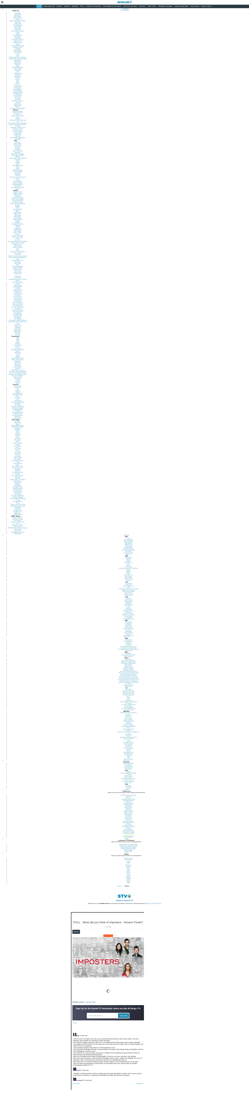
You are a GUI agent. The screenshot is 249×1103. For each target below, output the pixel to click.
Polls (82, 6)
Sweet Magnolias (17, 286)
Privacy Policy (206, 6)
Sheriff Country (128, 579)
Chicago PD (128, 624)
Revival (128, 785)
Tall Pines (17, 288)
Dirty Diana (17, 438)
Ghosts (128, 569)
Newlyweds (128, 631)
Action (128, 870)
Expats (18, 441)
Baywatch (128, 602)
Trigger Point (17, 326)
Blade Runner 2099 (17, 427)
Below (17, 211)
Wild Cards (128, 595)
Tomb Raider (17, 507)
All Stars (17, 421)
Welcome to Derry (128, 759)
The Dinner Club (17, 299)
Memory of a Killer (128, 613)
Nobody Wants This (17, 260)
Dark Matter (17, 26)
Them (17, 503)
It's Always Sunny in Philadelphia (128, 701)
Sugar (17, 82)
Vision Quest (17, 133)
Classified (17, 434)
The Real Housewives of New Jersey (128, 677)
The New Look (18, 93)
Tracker (128, 580)
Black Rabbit (17, 218)
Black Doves (17, 213)
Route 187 (18, 364)
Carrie (17, 431)
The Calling (17, 405)
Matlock (128, 572)
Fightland (128, 771)
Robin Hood (17, 529)
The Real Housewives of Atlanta (128, 671)
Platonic (17, 64)
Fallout (18, 444)
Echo (17, 117)
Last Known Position (17, 460)
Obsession (18, 471)
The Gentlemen (17, 305)
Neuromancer (17, 63)
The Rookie (128, 551)
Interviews (128, 809)
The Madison (17, 378)
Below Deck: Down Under (128, 660)
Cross (17, 437)
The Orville (18, 174)
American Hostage (17, 519)
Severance (18, 70)
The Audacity (128, 644)
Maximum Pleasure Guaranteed (18, 58)
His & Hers (18, 240)
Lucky (17, 56)
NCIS (128, 573)
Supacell (17, 283)
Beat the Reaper (17, 18)
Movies (59, 6)
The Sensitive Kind (128, 710)
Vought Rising (17, 510)
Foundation (17, 37)
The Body (17, 292)
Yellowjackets (128, 769)
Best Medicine (128, 604)
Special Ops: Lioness (18, 370)
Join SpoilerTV (125, 10)
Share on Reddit (108, 935)
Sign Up (120, 886)
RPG (128, 876)
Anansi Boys (17, 422)
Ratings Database (128, 850)
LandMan (17, 357)
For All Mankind (17, 35)
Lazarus (17, 462)
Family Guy (128, 608)
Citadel (18, 433)
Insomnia (17, 354)
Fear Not (17, 351)
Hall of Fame (128, 806)
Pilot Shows (128, 815)
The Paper (18, 411)
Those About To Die (17, 412)
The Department (128, 766)
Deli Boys (17, 148)
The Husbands (18, 91)
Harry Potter (128, 723)
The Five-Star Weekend (17, 402)
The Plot (17, 175)
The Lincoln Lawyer (17, 311)
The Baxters (17, 485)
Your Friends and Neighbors (17, 108)
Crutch (17, 346)
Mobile (128, 862)
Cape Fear (18, 22)
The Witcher (17, 318)
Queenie (17, 162)
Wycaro (17, 107)
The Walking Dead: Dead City (128, 648)
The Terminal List (17, 501)
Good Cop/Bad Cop (128, 586)
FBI (128, 564)
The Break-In (17, 400)
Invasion (17, 48)
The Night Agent (17, 314)
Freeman (17, 390)
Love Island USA (17, 395)
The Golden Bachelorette (128, 550)
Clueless (17, 343)
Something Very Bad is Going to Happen (18, 280)
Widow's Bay (17, 104)
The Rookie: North (128, 553)
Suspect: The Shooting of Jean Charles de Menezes (17, 375)
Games (126, 852)
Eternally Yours (128, 562)
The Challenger (17, 490)
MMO (128, 883)
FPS (128, 873)
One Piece (18, 262)
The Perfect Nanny (128, 748)
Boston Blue (128, 557)
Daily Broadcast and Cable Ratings (128, 844)
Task (128, 740)
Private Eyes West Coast (128, 590)
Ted (18, 399)
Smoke (18, 77)
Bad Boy (17, 205)
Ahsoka (17, 114)
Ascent (18, 342)
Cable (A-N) (126, 637)
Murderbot (17, 61)
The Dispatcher (17, 89)
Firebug (18, 34)
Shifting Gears (128, 545)
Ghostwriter (17, 38)
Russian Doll (17, 273)
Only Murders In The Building (17, 158)
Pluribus (17, 66)
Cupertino (128, 558)
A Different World (17, 193)
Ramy (17, 164)
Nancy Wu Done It (17, 468)
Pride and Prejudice (17, 266)
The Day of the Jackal (17, 406)
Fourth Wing (17, 446)
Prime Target (17, 69)
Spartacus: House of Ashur (128, 778)
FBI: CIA (128, 565)
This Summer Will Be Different (17, 320)
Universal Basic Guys (128, 619)
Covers (18, 227)
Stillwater (17, 484)
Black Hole (18, 215)
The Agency (128, 764)
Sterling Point (17, 482)
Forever (17, 234)
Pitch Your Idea (128, 818)
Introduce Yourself (128, 811)
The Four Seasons (17, 302)
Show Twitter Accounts (128, 830)
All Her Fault (17, 386)
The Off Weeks (17, 95)
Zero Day (17, 335)
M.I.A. (17, 396)
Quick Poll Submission (128, 822)
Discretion (17, 348)
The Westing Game (128, 752)
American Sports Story (128, 695)
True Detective (128, 755)
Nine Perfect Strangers (17, 154)
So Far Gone (17, 278)
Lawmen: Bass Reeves (17, 358)
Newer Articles (76, 1083)
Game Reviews (128, 859)
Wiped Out (18, 416)
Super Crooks (17, 285)
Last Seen (18, 53)
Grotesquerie (128, 700)
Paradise (17, 159)
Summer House (128, 666)
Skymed (17, 368)
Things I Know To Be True (17, 504)
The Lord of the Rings (18, 495)
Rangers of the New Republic (17, 124)
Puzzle (128, 881)
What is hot (152, 6)
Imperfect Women (18, 47)
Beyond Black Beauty (17, 425)
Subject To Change (128, 738)
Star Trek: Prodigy (17, 282)
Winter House (128, 686)
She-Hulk (17, 126)
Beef (17, 208)
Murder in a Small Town (128, 615)
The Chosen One (17, 294)
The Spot (17, 180)
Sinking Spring (18, 73)
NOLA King (17, 362)
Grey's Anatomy (128, 542)
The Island (18, 173)
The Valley (128, 683)
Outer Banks (17, 263)
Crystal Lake (17, 387)
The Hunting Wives (17, 310)
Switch (128, 868)
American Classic (18, 517)
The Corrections (17, 297)
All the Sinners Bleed (18, 199)
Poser (17, 265)
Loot (17, 54)
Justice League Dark (128, 729)
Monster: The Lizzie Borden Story (17, 256)
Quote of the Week (130, 6)
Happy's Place (128, 626)
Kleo (17, 249)
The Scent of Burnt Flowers (128, 708)
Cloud (128, 861)
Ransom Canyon (17, 269)
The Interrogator (128, 616)
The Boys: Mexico (17, 488)
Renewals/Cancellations (128, 826)
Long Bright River (17, 393)
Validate (126, 886)
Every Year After (17, 443)
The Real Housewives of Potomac (128, 681)
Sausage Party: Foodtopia (17, 479)
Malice (17, 465)
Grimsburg (128, 609)
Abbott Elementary (128, 540)
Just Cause (17, 456)
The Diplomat (17, 301)
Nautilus (128, 642)
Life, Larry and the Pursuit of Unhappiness (128, 732)
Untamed (17, 327)
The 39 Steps (17, 289)
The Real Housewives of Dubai (128, 674)
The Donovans (128, 767)
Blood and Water (17, 219)
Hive (17, 450)
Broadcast (126, 535)
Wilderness (17, 513)
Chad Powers (17, 145)
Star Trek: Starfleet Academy (17, 371)
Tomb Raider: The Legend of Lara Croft (17, 322)
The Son (128, 751)
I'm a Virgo (18, 452)
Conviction (18, 146)
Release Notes (128, 825)
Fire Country (128, 567)
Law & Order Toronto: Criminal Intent (128, 588)
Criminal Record (17, 25)
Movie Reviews (128, 814)
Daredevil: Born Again (18, 115)
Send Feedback (128, 829)
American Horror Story (128, 692)
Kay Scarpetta (18, 457)
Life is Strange (18, 463)
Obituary (17, 156)
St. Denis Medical (128, 632)
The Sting (17, 98)
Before (17, 19)
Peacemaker (128, 734)
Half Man (128, 722)
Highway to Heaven (128, 610)
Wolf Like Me (17, 418)
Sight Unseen (128, 593)
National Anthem (128, 641)
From (17, 523)
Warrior (18, 383)
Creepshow (128, 639)
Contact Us (128, 802)
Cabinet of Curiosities (18, 224)
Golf (17, 238)
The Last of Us (128, 745)
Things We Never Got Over (17, 506)
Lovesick (17, 254)
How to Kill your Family (17, 243)
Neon (17, 259)
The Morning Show (17, 92)
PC (128, 863)
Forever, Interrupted (17, 235)
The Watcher (17, 317)
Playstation (128, 865)
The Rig (17, 500)
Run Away (17, 270)
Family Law (128, 584)
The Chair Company (128, 742)
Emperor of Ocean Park (17, 522)
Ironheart (17, 118)
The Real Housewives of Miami (128, 675)
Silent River (17, 481)
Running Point (18, 272)
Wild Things (17, 105)
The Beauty (128, 703)
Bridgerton (18, 222)
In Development (128, 810)
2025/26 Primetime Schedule (128, 795)
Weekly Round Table (128, 836)
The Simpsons (128, 617)
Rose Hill (17, 478)
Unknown (17, 509)
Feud (128, 699)
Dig (18, 389)
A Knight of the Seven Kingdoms (128, 712)
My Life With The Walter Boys (17, 257)
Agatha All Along (17, 113)
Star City (17, 79)
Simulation (128, 877)
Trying (17, 102)
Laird (17, 355)
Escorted (17, 440)
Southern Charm (128, 667)
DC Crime (128, 717)
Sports (128, 880)
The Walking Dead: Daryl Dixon (128, 646)
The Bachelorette (128, 547)
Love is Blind (17, 253)
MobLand (17, 361)
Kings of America (17, 247)
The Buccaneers (17, 86)
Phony (17, 161)
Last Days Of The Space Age (17, 120)
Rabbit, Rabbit (18, 267)
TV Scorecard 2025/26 (128, 833)
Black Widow (17, 143)
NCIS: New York (128, 575)
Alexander (17, 196)
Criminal (17, 436)
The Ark (128, 788)
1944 (17, 339)
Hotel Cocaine (18, 526)
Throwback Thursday (128, 832)
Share (75, 1023)
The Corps (18, 295)
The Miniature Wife (17, 409)
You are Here (128, 782)
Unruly (128, 756)
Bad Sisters (17, 16)
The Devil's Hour (17, 491)
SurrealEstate (128, 787)
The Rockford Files (128, 635)
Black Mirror (17, 216)
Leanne (18, 250)
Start (39, 6)
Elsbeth (128, 561)
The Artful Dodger (18, 171)
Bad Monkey (17, 15)
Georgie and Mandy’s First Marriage (128, 568)
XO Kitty (17, 333)
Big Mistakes (17, 212)
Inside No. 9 (17, 453)
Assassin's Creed (18, 202)
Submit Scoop (128, 834)
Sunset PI (128, 634)
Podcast (128, 820)
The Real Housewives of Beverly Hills (128, 673)
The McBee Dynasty (128, 670)
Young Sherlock (17, 514)
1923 (17, 338)
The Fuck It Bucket (17, 304)
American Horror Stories (17, 187)
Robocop (17, 476)
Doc (128, 606)
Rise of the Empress (17, 475)
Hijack (17, 44)
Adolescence (17, 194)
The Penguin (128, 747)
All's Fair (17, 142)
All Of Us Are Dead (17, 197)
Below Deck (128, 659)
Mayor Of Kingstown (17, 359)
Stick (17, 80)
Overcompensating (17, 472)
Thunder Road (128, 650)
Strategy (128, 878)
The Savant (17, 96)
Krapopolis (128, 612)
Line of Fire (128, 630)
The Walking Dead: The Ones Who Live (128, 649)
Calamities (18, 430)
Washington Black (18, 184)
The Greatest (17, 494)
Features (126, 789)
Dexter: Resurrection (128, 763)
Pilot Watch (128, 817)
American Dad (128, 600)
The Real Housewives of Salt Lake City (128, 682)
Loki (17, 121)
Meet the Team (128, 813)
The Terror (128, 645)
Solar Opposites (17, 170)
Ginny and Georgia (17, 237)
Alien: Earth (17, 186)
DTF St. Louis (128, 718)
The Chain (128, 741)
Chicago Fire (128, 622)
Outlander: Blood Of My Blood (128, 773)
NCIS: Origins (128, 576)
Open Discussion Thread (128, 799)
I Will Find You (18, 244)
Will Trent (128, 554)
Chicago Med (128, 623)
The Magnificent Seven (17, 532)
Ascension (18, 13)
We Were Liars (18, 511)
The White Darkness (17, 101)
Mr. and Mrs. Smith (17, 466)
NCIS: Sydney (128, 577)
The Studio (18, 99)
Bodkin (18, 221)
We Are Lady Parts (17, 415)
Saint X (18, 168)
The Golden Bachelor (128, 549)
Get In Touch (124, 9)
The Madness (17, 313)
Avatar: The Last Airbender (17, 203)
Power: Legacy (128, 776)
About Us (128, 796)
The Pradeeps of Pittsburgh (17, 498)
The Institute (17, 531)
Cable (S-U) (126, 760)
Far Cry (128, 696)
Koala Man (18, 152)
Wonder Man (17, 134)
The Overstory (18, 316)
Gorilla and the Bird (128, 721)
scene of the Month (93, 6)
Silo (18, 72)
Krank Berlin (17, 50)
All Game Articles (128, 858)
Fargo (128, 697)
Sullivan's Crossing (128, 594)
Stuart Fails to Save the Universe (128, 737)
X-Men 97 (17, 136)
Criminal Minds (17, 345)
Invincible (17, 455)
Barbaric (17, 206)
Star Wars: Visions (17, 129)
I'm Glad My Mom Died (17, 45)
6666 (17, 340)
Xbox (128, 869)
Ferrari (17, 32)
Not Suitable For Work (17, 155)
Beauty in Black (17, 209)
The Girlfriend (17, 492)
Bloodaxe (17, 428)
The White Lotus (128, 753)
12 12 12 (17, 12)
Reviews (128, 828)
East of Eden (17, 231)
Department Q (18, 230)
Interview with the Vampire (128, 655)
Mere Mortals (17, 60)
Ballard (18, 424)
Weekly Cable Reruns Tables (128, 847)
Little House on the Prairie (17, 251)
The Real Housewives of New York (128, 678)
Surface (17, 83)
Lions (128, 733)
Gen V (17, 447)
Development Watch (128, 800)
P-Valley (128, 774)
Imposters (76, 931)
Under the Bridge (17, 183)
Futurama (17, 149)
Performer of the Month (112, 6)
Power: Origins (128, 777)
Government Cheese (17, 39)
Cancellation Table (181, 6)
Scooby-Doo (17, 276)
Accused (128, 598)
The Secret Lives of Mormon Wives (18, 177)
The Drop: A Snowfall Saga (128, 704)
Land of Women (17, 51)
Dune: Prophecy (128, 719)
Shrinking (17, 75)
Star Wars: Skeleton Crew (17, 127)
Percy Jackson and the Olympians (17, 123)
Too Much (17, 324)
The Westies (17, 533)
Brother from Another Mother (18, 21)
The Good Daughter (17, 408)
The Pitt (128, 749)
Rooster (128, 736)
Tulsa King (18, 381)
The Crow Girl (17, 377)
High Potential (128, 543)
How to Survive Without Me (128, 726)
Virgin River (17, 329)
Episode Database (128, 803)
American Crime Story (128, 690)
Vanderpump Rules (128, 685)
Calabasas (18, 225)
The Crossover (18, 130)
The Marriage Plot (128, 707)
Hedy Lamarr (17, 41)
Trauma (17, 380)
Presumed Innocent (17, 67)
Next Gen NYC (128, 664)
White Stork (17, 332)
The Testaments (17, 181)
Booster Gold (128, 715)
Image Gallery (128, 807)
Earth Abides (17, 520)
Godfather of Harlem (17, 525)
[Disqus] (108, 1056)
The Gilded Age (128, 744)
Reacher (17, 473)
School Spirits (18, 367)
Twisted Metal (17, 414)
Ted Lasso (18, 85)
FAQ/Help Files (128, 805)
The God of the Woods (17, 307)
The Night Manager (17, 497)
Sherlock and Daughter (128, 591)
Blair (128, 714)
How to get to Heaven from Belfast (17, 241)
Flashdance (17, 352)
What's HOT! (128, 837)
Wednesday (17, 330)
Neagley (17, 469)
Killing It (17, 392)
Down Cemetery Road (17, 31)
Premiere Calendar (128, 821)
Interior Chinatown (18, 151)
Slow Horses (17, 76)
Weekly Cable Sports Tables (128, 848)
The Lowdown (128, 705)
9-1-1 (128, 538)
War (128, 757)
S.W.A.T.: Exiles (128, 780)
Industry (128, 727)
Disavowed (18, 28)
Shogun (17, 189)
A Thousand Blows (17, 111)
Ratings (128, 824)
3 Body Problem (17, 192)
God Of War (17, 449)
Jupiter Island (17, 246)
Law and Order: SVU (128, 628)
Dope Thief (18, 29)
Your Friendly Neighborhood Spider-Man (17, 138)
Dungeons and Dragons (17, 349)
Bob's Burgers (128, 605)
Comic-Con (128, 798)
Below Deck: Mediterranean (128, 662)
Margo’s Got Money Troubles (17, 57)
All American (128, 583)
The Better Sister (17, 487)
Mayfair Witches (128, 656)
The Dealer (18, 88)
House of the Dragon (128, 725)
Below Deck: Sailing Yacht (128, 663)
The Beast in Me (17, 291)
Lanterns (128, 730)
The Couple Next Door (128, 781)
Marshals (128, 571)
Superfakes (17, 397)
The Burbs (18, 403)
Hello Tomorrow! (17, 42)
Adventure (128, 872)
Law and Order (128, 627)
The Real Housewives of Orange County (128, 679)
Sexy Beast (17, 365)
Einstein (128, 560)
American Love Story (128, 693)
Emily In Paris (18, 232)
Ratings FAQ (128, 851)
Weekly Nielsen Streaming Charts (128, 846)
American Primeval (17, 200)
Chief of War (17, 23)
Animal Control (128, 601)
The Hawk (17, 308)
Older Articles (139, 1083)
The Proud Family (18, 132)
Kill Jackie (18, 459)
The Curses (17, 298)
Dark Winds (128, 653)
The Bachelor (128, 546)
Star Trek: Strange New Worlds (17, 373)
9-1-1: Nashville (128, 539)
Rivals (17, 167)
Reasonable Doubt (17, 165)
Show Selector (49, 6)
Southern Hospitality (128, 668)
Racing (128, 874)
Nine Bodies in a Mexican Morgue (17, 528)
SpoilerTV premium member (153, 903)
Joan (128, 587)
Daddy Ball (18, 228)
